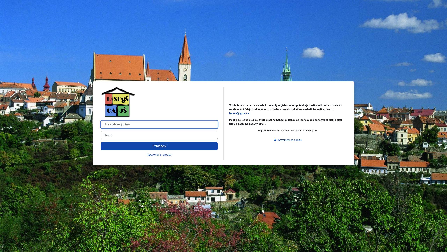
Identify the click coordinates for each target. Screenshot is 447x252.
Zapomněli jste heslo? (159, 154)
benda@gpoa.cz (239, 113)
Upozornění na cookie (289, 140)
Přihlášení (159, 146)
